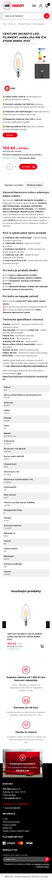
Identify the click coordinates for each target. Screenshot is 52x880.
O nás (5, 819)
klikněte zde (22, 770)
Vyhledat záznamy (46, 16)
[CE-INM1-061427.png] (42, 55)
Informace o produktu (14, 185)
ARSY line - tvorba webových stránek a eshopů (26, 877)
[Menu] (34, 6)
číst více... (10, 135)
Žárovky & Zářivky (24, 24)
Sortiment (12, 24)
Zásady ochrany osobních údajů (16, 831)
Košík (48, 4)
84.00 (5, 151)
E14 (49, 24)
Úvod (4, 24)
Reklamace (7, 828)
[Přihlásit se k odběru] (46, 859)
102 (6, 148)
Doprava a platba (9, 825)
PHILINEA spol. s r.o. (13, 6)
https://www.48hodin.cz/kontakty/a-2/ (29, 366)
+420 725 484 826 (12, 808)
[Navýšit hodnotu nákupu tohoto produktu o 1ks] (15, 166)
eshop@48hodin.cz (13, 798)
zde (8, 366)
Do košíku (26, 167)
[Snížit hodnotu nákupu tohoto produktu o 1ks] (4, 166)
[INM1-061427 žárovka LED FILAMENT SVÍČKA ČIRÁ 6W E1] (18, 63)
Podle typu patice (39, 24)
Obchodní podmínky (11, 822)
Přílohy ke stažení (34, 185)
